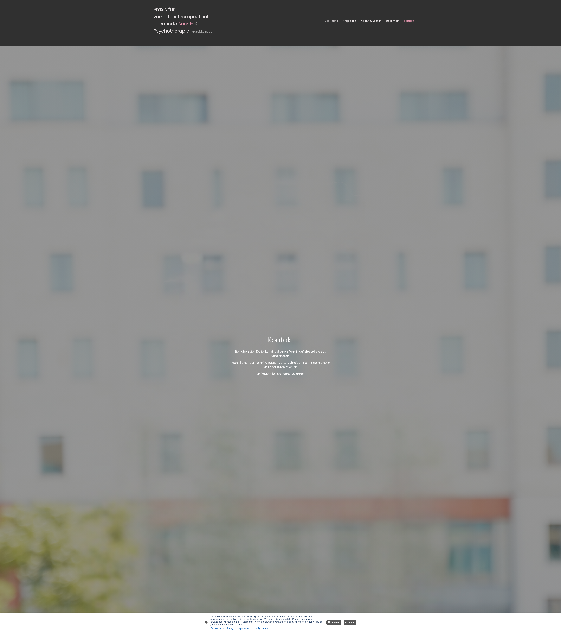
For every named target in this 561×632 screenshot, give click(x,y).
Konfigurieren (261, 628)
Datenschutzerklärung (221, 628)
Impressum (243, 628)
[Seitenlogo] (188, 38)
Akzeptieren (334, 622)
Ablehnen (350, 622)
